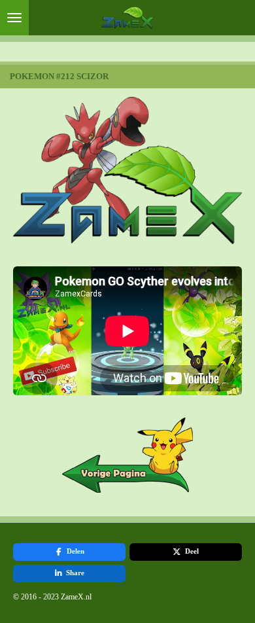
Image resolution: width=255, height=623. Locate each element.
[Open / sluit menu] (14, 17)
